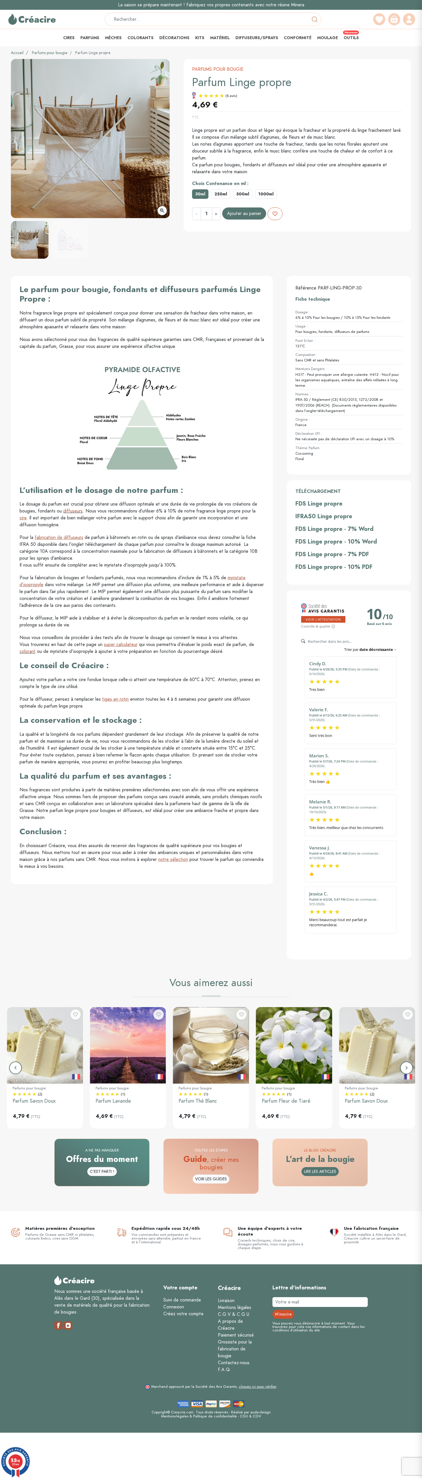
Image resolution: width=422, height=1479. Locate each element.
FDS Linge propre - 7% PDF (332, 554)
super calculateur (121, 644)
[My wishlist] (379, 19)
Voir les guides (211, 1179)
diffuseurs (73, 511)
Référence (305, 288)
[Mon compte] (409, 19)
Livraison (226, 1300)
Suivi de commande (182, 1300)
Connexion (173, 1307)
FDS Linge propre (318, 504)
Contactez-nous (233, 1363)
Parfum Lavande (113, 1100)
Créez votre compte (183, 1314)
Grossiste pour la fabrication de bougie (235, 1349)
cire (23, 518)
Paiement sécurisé (236, 1335)
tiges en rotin (115, 699)
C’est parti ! (102, 1171)
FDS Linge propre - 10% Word (336, 542)
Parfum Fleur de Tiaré (286, 1100)
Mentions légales (234, 1307)
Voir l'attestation (323, 619)
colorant (28, 651)
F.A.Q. (224, 1369)
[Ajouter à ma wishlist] (275, 213)
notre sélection (173, 859)
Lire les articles (320, 1171)
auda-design (260, 1412)
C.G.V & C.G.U (233, 1314)
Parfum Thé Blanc (198, 1100)
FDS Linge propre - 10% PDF (334, 567)
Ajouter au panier (244, 213)
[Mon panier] (394, 19)
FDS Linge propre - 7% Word (334, 529)
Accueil (17, 53)
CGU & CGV (250, 1416)
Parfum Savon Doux (34, 1100)
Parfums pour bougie (49, 53)
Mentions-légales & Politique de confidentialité (199, 1416)
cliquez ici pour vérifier (257, 1386)
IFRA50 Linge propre (323, 516)
